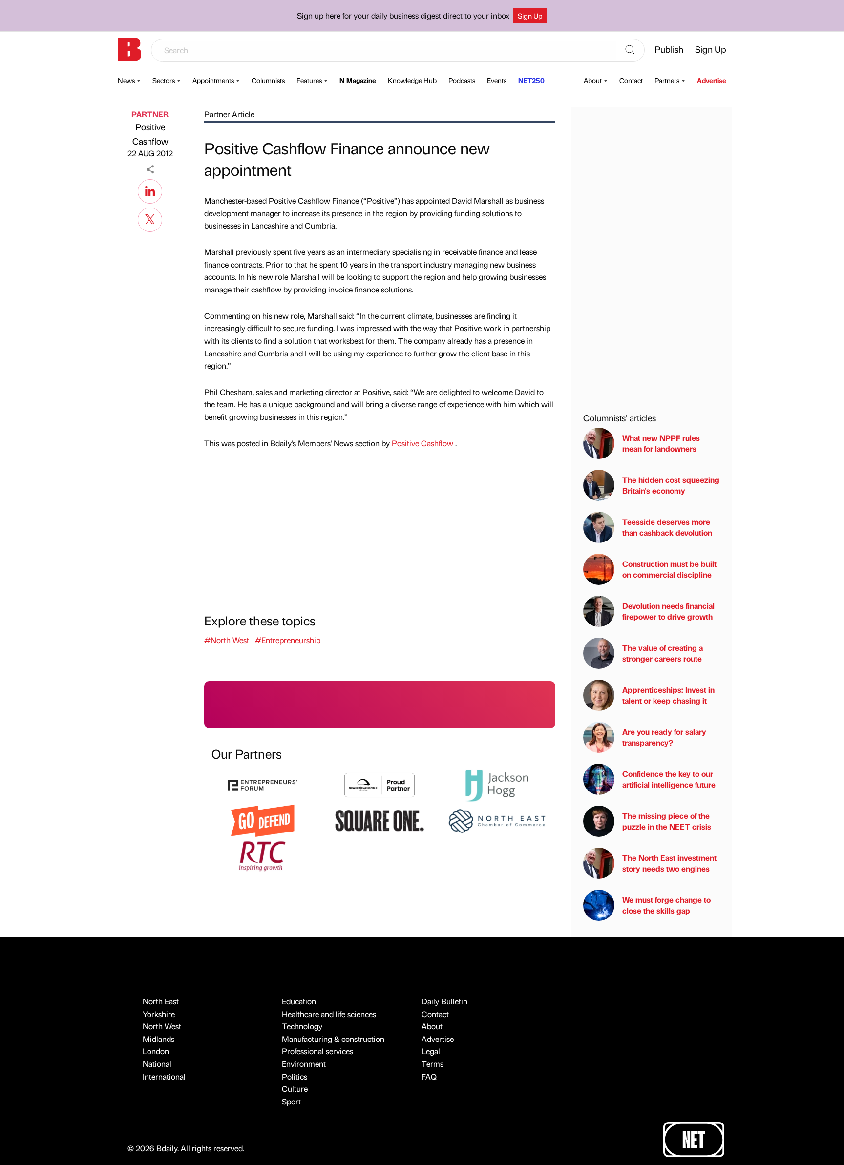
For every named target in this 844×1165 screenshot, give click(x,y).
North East (161, 1001)
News (126, 80)
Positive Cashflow (150, 133)
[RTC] (262, 855)
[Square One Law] (379, 819)
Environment (304, 1064)
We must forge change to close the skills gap (666, 905)
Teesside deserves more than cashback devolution (667, 527)
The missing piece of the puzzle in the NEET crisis (666, 821)
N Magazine (357, 80)
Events (496, 80)
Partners (666, 80)
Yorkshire (159, 1014)
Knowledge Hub (412, 80)
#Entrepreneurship (287, 640)
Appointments (213, 80)
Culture (295, 1088)
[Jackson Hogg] (496, 784)
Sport (291, 1101)
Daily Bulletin (444, 1001)
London (156, 1051)
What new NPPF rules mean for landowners (661, 443)
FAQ (429, 1076)
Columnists (268, 80)
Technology (302, 1026)
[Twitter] (150, 218)
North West (162, 1026)
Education (299, 1001)
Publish (668, 49)
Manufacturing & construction (333, 1039)
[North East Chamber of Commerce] (496, 819)
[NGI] (379, 784)
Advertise (711, 80)
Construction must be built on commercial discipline (669, 569)
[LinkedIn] (150, 190)
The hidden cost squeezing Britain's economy (670, 485)
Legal (431, 1051)
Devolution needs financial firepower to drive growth (668, 611)
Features (309, 80)
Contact (631, 80)
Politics (294, 1076)
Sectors (163, 80)
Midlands (158, 1039)
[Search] (630, 50)
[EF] (262, 784)
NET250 (531, 80)
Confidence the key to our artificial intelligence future (669, 779)
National (157, 1064)
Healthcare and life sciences (329, 1014)
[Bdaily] (129, 49)
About (593, 80)
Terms (432, 1064)
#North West (226, 640)
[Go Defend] (262, 819)
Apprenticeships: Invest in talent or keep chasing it (668, 695)
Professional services (317, 1051)
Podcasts (461, 80)
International (164, 1076)
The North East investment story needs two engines (669, 863)
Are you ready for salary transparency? (664, 737)
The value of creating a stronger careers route (662, 653)
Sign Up (530, 16)
